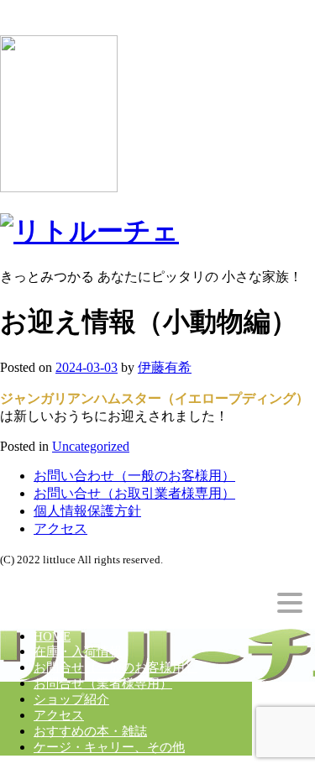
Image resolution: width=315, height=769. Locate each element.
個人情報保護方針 (87, 511)
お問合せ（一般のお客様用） (115, 667)
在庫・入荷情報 (78, 651)
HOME (52, 636)
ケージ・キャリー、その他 (109, 747)
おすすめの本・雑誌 (90, 731)
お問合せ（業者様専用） (103, 683)
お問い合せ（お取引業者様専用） (134, 493)
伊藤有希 (165, 367)
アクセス (60, 528)
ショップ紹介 (71, 699)
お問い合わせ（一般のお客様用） (134, 475)
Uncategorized (90, 446)
